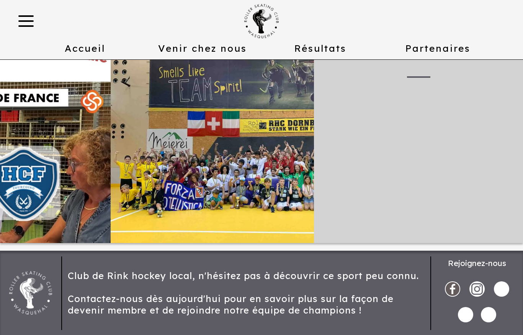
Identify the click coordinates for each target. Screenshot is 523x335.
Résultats (320, 48)
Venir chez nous (202, 48)
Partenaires (438, 48)
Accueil (85, 48)
